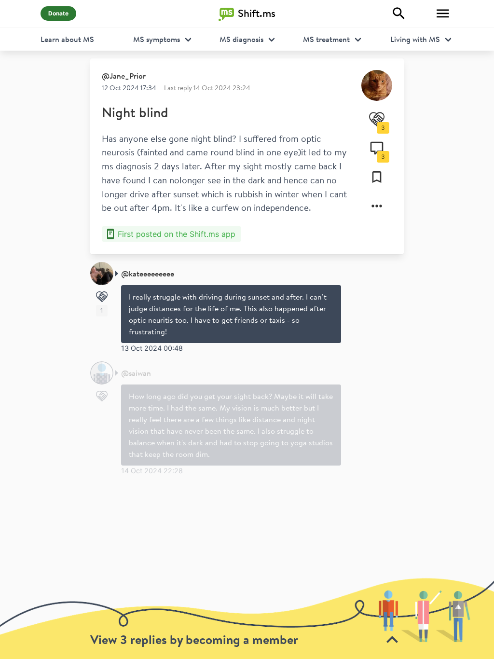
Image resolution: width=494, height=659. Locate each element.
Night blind (135, 112)
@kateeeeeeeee (147, 273)
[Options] (376, 206)
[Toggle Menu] (442, 13)
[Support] (101, 296)
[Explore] (399, 13)
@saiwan (136, 373)
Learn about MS (67, 39)
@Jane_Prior (124, 75)
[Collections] (376, 177)
